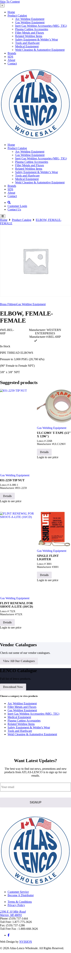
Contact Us (14, 209)
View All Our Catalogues (19, 661)
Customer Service (18, 891)
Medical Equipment (27, 46)
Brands (12, 53)
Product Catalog (17, 15)
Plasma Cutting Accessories (31, 29)
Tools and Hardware (27, 43)
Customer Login (17, 206)
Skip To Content (10, 1)
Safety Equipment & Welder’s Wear (36, 39)
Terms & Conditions (20, 901)
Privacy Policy (16, 905)
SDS (10, 56)
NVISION (25, 941)
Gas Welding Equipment (29, 22)
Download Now (13, 686)
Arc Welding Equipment (29, 19)
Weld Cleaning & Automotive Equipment (40, 49)
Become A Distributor (21, 895)
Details (7, 496)
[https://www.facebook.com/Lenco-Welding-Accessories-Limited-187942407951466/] (8, 935)
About (11, 60)
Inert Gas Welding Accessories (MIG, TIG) (41, 25)
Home (11, 12)
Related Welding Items (28, 36)
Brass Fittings (8, 304)
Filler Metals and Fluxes (29, 32)
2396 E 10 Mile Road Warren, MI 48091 (13, 913)
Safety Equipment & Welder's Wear (29, 727)
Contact (12, 63)
